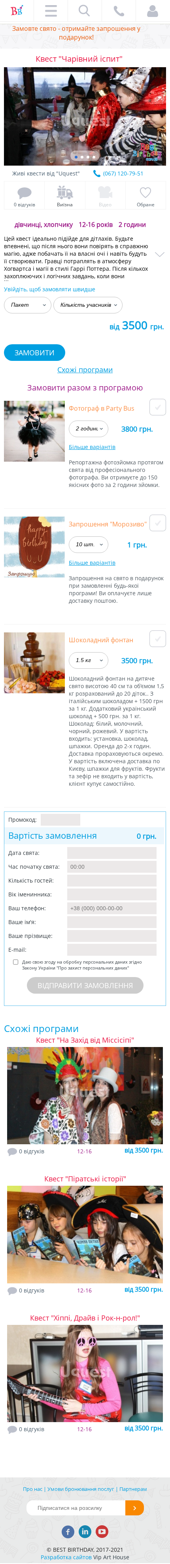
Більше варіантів (92, 447)
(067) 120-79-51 (123, 173)
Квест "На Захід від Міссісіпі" (85, 1040)
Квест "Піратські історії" (85, 1178)
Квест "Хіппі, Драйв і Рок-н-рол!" (85, 1318)
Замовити (35, 352)
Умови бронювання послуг (80, 1488)
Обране (146, 204)
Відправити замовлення (85, 985)
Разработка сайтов (66, 1557)
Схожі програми (85, 369)
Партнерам (133, 1488)
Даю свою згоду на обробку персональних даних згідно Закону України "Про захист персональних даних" (82, 965)
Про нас (32, 1488)
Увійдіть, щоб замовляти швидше (49, 289)
